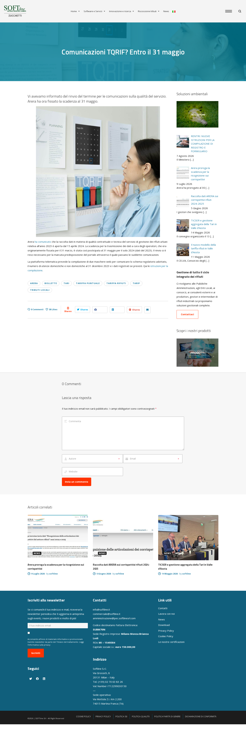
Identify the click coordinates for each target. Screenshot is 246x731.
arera (34, 283)
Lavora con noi (166, 613)
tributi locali (40, 289)
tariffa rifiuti (116, 283)
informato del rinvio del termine (71, 96)
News (166, 11)
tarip (136, 283)
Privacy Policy (166, 630)
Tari (66, 283)
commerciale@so (103, 614)
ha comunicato (43, 241)
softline (53, 573)
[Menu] (230, 11)
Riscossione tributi (147, 11)
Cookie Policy (165, 636)
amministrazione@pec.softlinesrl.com (114, 618)
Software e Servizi (93, 11)
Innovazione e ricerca (120, 11)
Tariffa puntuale (88, 283)
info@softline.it (101, 609)
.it (119, 614)
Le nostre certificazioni (171, 642)
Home (74, 11)
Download (164, 625)
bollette (51, 283)
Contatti (162, 608)
